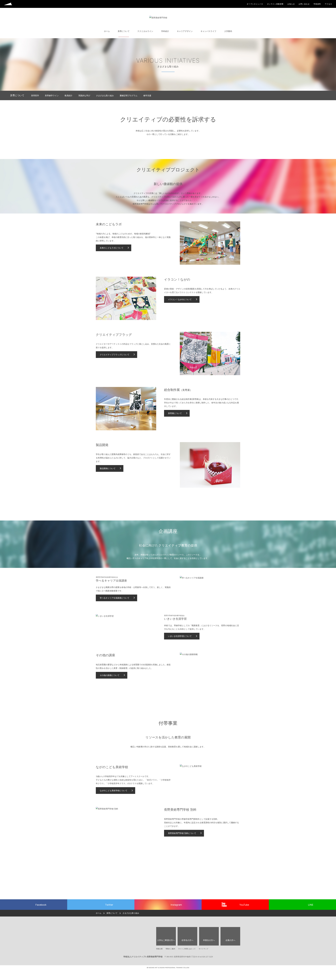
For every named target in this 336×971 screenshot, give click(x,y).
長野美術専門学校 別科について (182, 833)
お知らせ (291, 4)
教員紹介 (68, 95)
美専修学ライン (52, 95)
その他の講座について (109, 675)
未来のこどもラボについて (111, 248)
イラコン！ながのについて (180, 299)
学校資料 (317, 4)
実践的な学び (84, 95)
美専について (124, 31)
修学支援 (147, 95)
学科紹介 (165, 31)
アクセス (328, 4)
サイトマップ (203, 949)
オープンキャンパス (255, 4)
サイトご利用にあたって (187, 949)
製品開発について (108, 468)
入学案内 (228, 31)
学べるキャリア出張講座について (114, 598)
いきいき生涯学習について (180, 636)
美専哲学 (35, 95)
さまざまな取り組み (105, 95)
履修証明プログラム (128, 95)
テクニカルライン (145, 31)
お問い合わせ (304, 4)
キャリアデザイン (185, 31)
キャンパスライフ (208, 31)
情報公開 (159, 949)
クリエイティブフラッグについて (114, 354)
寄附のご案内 (170, 949)
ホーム (107, 31)
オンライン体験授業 (275, 4)
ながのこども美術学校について (113, 790)
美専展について (175, 413)
